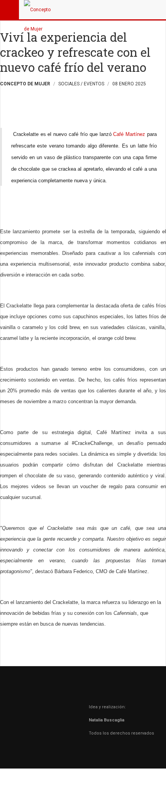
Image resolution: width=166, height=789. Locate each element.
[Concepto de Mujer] (39, 9)
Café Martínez (130, 134)
